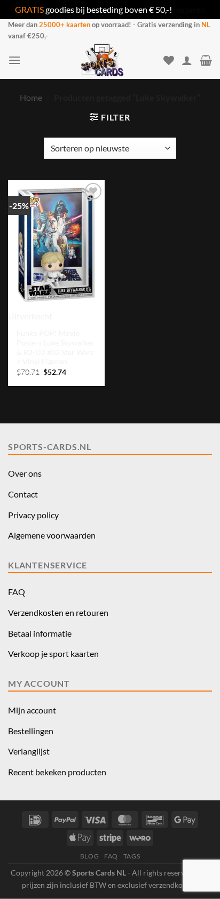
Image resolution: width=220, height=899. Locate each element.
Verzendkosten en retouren (58, 612)
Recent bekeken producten (57, 772)
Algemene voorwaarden (52, 535)
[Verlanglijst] (168, 60)
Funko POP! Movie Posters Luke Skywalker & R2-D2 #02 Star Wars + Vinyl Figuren (55, 347)
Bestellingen (30, 731)
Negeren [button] (189, 9)
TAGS (131, 856)
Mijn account (32, 710)
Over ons (25, 473)
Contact (23, 494)
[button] (14, 60)
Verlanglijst (29, 751)
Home (31, 97)
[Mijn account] (187, 60)
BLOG (89, 856)
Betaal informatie (40, 633)
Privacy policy (33, 515)
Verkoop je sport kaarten (53, 653)
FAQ (16, 592)
